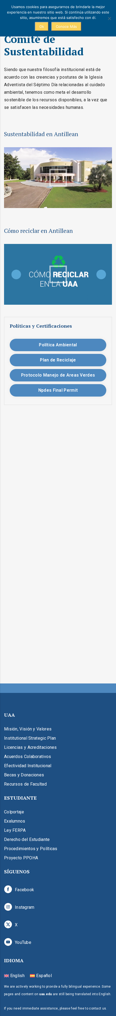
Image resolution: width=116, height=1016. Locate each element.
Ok (41, 26)
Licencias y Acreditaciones (30, 747)
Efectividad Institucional (28, 765)
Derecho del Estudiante (27, 839)
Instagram (25, 907)
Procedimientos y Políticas (30, 848)
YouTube (23, 942)
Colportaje (14, 811)
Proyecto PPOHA (21, 857)
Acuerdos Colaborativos (27, 756)
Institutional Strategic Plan (30, 738)
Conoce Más (66, 26)
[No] (109, 18)
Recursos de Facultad (25, 784)
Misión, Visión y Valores (28, 729)
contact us (97, 1008)
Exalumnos (14, 821)
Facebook (24, 889)
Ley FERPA (15, 830)
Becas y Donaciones (24, 774)
